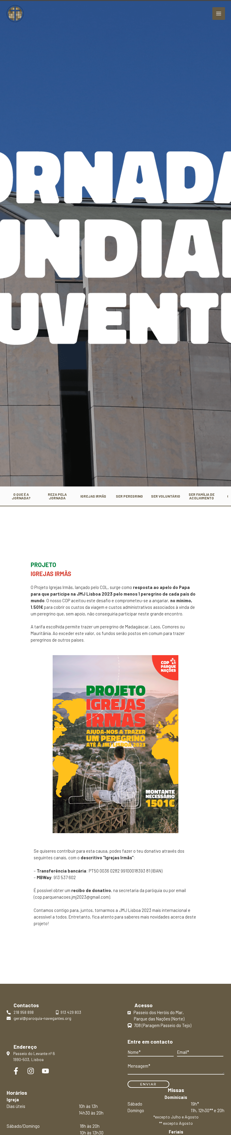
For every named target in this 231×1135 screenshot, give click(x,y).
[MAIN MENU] (218, 13)
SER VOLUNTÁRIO (165, 496)
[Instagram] (31, 1071)
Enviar (148, 1084)
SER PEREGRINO (129, 496)
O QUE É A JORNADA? (21, 496)
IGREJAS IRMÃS (93, 496)
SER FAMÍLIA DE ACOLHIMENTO (201, 496)
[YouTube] (45, 1071)
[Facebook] (16, 1071)
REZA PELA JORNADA (57, 496)
